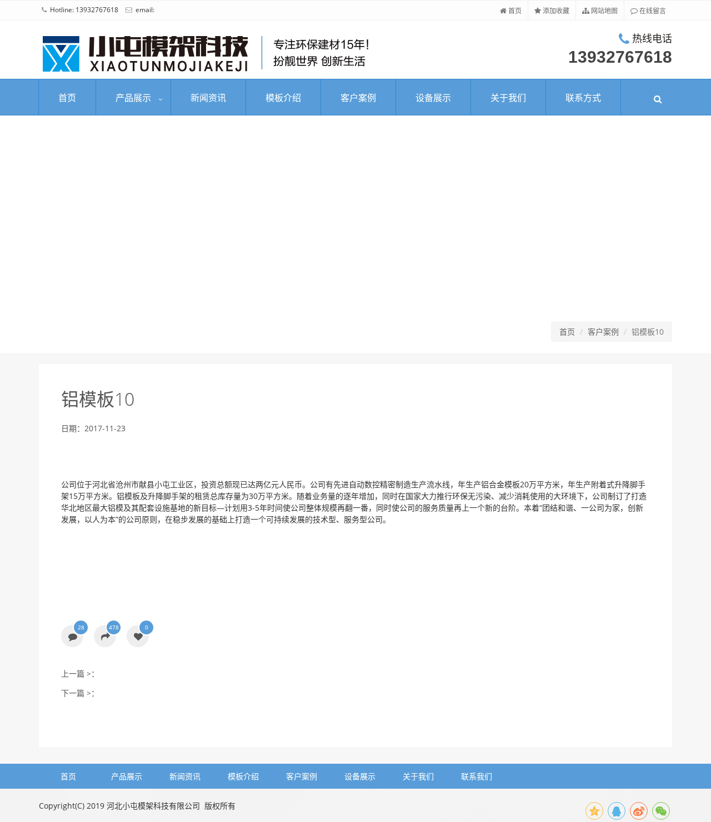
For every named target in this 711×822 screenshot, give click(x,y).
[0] (138, 637)
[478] (105, 637)
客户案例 (358, 98)
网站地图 (603, 11)
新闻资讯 (208, 98)
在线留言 (652, 11)
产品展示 (133, 98)
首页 (514, 11)
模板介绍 (283, 98)
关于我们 (508, 98)
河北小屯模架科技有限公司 (153, 805)
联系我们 (476, 776)
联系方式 (583, 98)
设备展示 (433, 98)
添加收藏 (555, 11)
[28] (72, 637)
